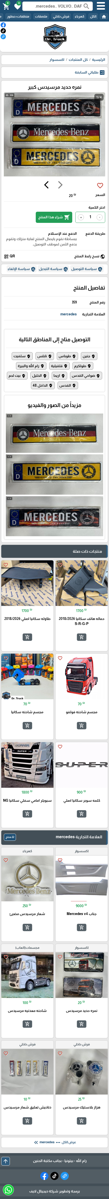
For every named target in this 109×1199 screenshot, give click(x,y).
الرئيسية (98, 60)
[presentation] (60, 185)
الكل (93, 16)
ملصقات (41, 16)
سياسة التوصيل (87, 269)
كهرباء (79, 16)
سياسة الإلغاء (22, 269)
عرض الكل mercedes (54, 1142)
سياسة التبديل (53, 269)
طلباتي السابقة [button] (90, 72)
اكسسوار (56, 60)
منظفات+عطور (18, 16)
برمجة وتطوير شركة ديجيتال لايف (54, 1191)
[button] (16, 6)
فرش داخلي (61, 16)
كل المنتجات (78, 60)
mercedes (68, 314)
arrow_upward (6, 1161)
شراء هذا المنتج (54, 217)
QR (9, 256)
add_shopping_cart (81, 637)
